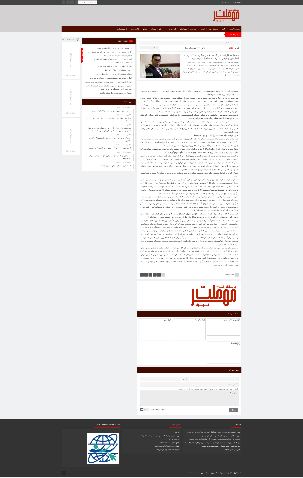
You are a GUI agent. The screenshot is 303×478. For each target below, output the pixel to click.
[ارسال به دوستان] (149, 48)
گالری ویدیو (134, 29)
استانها (145, 29)
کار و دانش (172, 29)
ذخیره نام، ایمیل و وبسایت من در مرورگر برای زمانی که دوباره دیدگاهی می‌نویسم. (207, 389)
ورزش (161, 29)
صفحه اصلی (237, 2)
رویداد (153, 29)
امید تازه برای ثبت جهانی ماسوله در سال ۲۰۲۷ (115, 66)
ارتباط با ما (225, 2)
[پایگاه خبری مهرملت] (212, 15)
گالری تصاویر (122, 29)
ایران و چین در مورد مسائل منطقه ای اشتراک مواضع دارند (111, 78)
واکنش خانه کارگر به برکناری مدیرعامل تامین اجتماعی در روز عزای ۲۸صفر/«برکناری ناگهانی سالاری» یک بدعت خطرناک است (224, 342)
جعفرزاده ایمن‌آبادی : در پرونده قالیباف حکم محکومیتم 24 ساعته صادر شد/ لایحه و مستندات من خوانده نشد (109, 87)
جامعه (223, 29)
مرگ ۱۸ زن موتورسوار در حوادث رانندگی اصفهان (111, 111)
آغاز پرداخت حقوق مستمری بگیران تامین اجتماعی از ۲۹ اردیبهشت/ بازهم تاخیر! (112, 60)
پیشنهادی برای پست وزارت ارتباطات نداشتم (116, 93)
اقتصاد (202, 29)
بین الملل (183, 29)
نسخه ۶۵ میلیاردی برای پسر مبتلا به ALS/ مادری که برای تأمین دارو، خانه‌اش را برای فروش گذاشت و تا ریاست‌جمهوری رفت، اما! (223, 317)
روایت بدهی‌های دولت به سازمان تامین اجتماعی (155, 321)
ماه (119, 41)
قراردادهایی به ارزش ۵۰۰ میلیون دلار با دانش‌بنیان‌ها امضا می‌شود (108, 82)
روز (131, 41)
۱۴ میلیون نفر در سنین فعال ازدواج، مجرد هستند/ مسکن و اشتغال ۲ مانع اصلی (189, 320)
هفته (125, 41)
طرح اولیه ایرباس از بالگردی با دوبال (117, 70)
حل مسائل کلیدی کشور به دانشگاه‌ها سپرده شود (114, 48)
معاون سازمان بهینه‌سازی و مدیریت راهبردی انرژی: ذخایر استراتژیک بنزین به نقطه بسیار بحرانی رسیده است (108, 129)
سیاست (193, 29)
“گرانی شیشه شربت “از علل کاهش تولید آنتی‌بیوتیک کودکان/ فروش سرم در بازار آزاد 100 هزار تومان (110, 53)
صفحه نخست (234, 29)
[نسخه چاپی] (141, 48)
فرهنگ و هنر (213, 29)
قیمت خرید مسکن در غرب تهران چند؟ (116, 166)
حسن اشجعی (229, 274)
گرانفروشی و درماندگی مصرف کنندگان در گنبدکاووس (110, 148)
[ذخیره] (145, 48)
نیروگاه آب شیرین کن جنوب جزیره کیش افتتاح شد (114, 74)
